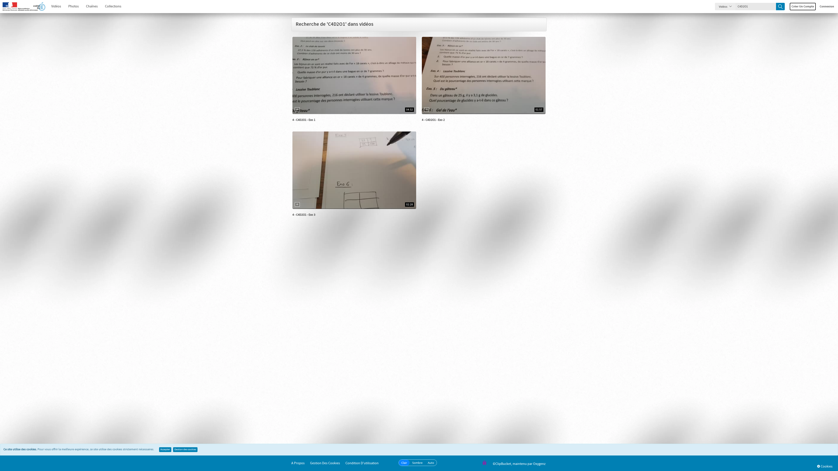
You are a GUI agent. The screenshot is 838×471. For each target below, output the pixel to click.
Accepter (165, 449)
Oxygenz (539, 464)
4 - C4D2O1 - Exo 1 (303, 120)
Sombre (417, 463)
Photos (73, 6)
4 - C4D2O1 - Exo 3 (303, 215)
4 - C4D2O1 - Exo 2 (433, 120)
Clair (404, 463)
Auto (431, 463)
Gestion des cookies (185, 449)
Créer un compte (803, 7)
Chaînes (92, 6)
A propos (298, 463)
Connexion (827, 7)
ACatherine (304, 124)
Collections (113, 6)
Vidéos (56, 6)
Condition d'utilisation (362, 463)
